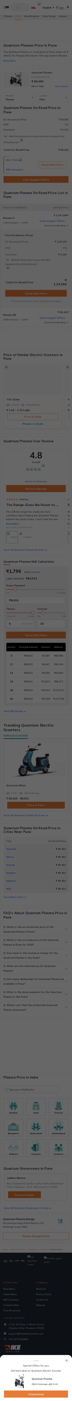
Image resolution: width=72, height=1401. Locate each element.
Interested (36, 1394)
